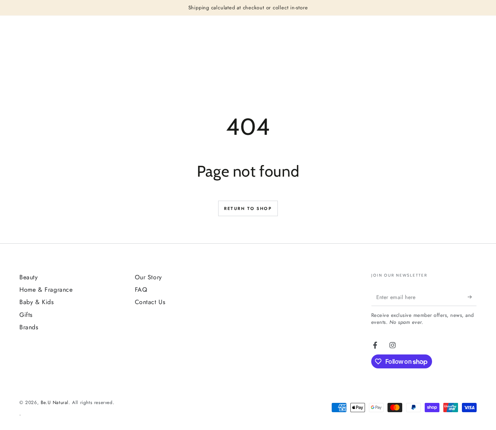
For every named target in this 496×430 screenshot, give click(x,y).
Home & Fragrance (46, 289)
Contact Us (150, 302)
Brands (28, 327)
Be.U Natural (55, 402)
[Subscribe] (472, 297)
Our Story (148, 277)
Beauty (28, 277)
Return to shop (248, 208)
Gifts (26, 314)
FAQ (141, 289)
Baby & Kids (36, 302)
